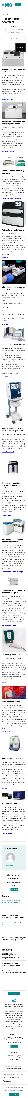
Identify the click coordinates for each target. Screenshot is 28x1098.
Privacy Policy (5, 1077)
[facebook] (8, 38)
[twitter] (14, 38)
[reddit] (17, 38)
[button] (3, 5)
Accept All (14, 1094)
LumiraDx (5, 324)
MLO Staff (14, 26)
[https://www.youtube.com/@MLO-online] (17, 1059)
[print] (25, 38)
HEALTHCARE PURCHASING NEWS (14, 1066)
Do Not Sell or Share (18, 1074)
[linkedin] (11, 38)
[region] (14, 1091)
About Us (4, 1074)
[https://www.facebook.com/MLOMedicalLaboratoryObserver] (10, 1059)
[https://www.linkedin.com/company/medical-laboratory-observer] (12, 1059)
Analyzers (5, 14)
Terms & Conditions (14, 1077)
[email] (19, 38)
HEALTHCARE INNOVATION (14, 1068)
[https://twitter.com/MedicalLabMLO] (15, 1059)
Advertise (9, 1074)
